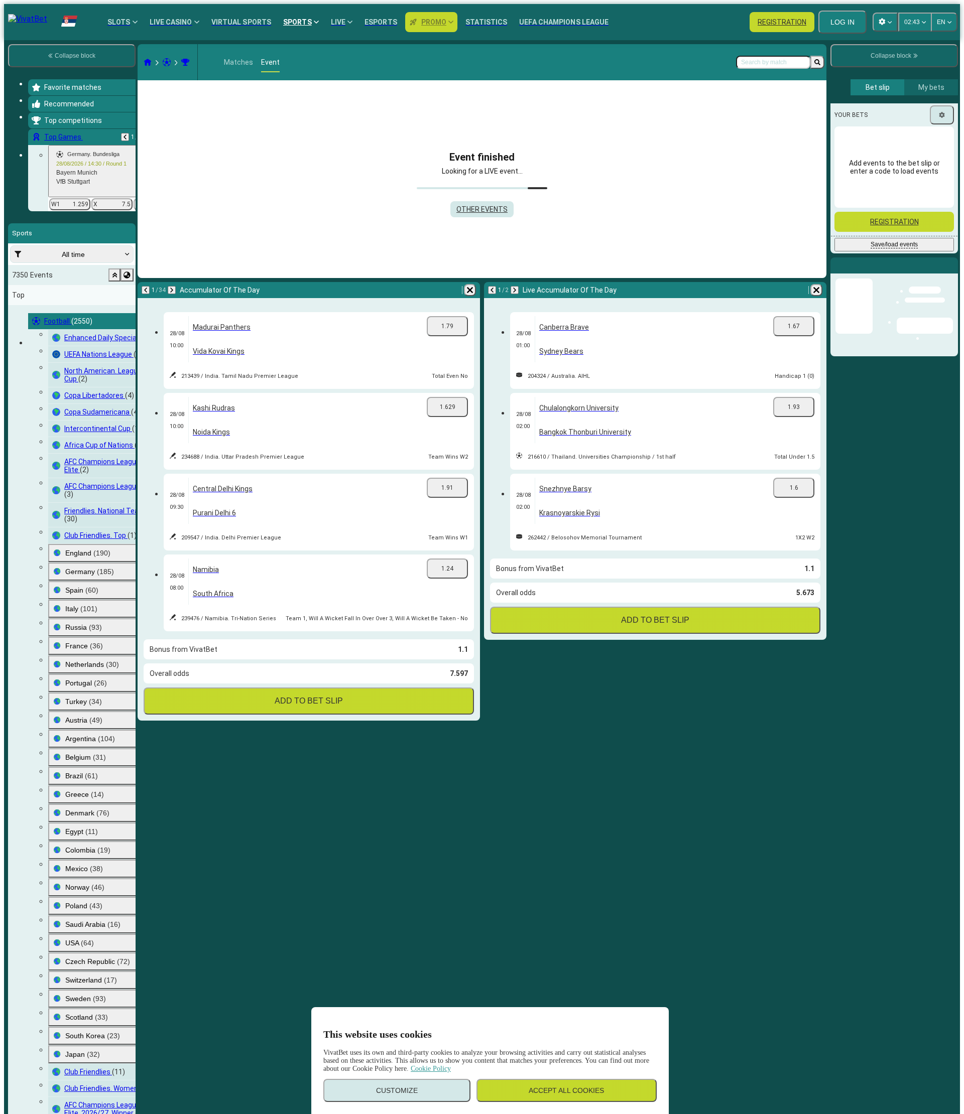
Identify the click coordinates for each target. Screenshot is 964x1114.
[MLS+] (185, 62)
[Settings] (942, 114)
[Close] (950, 273)
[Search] (817, 62)
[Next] (172, 290)
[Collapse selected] (114, 275)
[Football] (167, 62)
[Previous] (125, 137)
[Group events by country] (127, 275)
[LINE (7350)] (148, 62)
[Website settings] (885, 22)
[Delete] (470, 290)
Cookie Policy (431, 1068)
